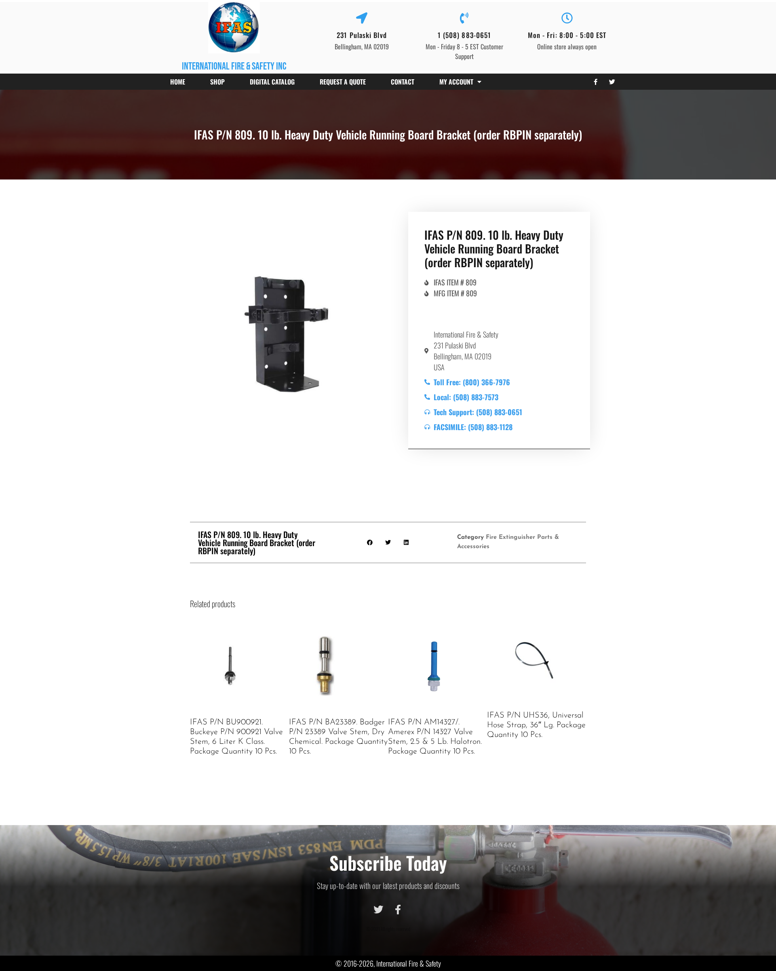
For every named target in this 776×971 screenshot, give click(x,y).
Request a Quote (343, 82)
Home (177, 82)
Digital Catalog (272, 82)
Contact (402, 82)
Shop (217, 82)
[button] (370, 542)
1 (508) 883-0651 (464, 35)
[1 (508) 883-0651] (464, 18)
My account (456, 82)
